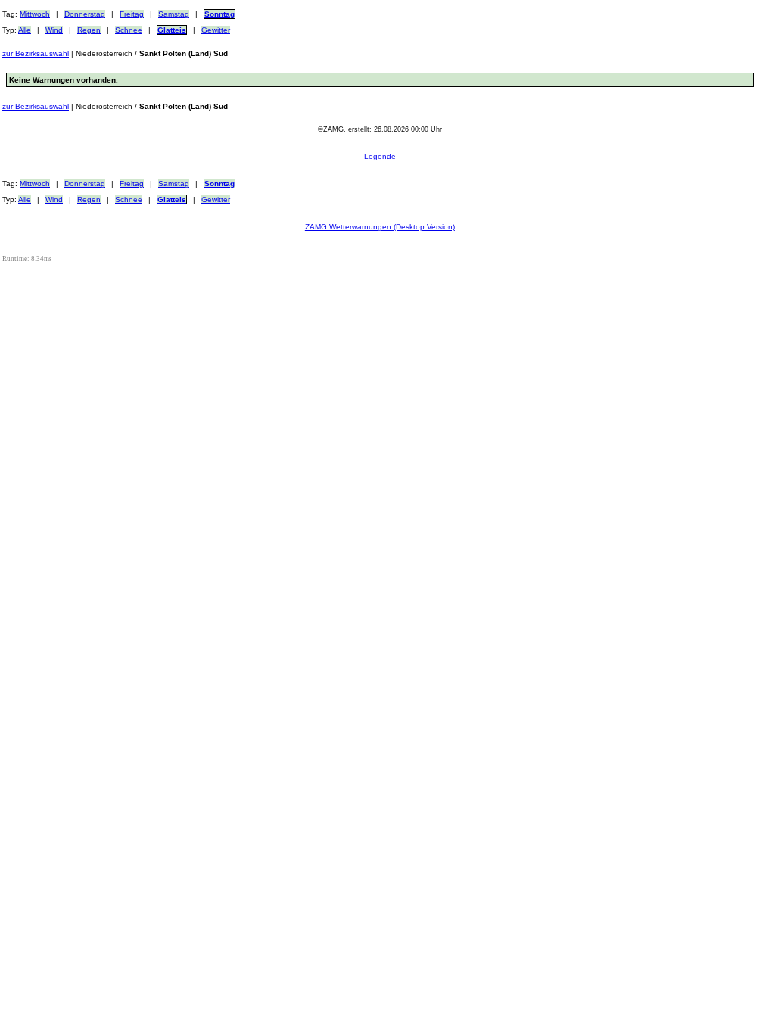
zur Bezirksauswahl (35, 53)
